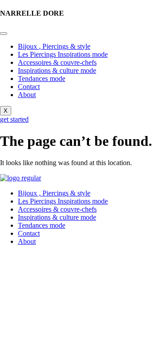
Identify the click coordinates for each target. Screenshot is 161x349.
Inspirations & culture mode (57, 70)
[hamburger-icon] (3, 33)
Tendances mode (41, 78)
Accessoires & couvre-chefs (57, 62)
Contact (29, 86)
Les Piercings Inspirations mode (63, 54)
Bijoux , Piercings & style (54, 46)
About (27, 94)
